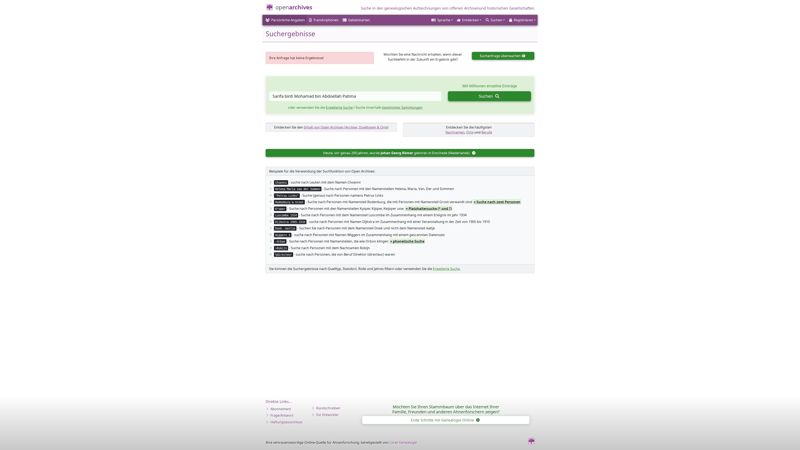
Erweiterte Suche (339, 107)
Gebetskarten (359, 20)
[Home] (531, 441)
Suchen (486, 96)
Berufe (486, 132)
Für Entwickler (327, 414)
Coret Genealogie (403, 442)
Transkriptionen (326, 20)
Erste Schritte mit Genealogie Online (443, 420)
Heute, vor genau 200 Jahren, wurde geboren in (396, 153)
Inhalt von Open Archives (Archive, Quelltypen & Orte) (346, 127)
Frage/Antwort (282, 415)
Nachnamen (455, 132)
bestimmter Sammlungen (402, 107)
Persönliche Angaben (288, 20)
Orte (470, 132)
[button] (442, 20)
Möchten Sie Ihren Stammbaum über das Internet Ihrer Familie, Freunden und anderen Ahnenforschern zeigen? (446, 409)
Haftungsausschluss (286, 422)
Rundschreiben (328, 408)
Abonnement (280, 409)
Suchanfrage (500, 56)
